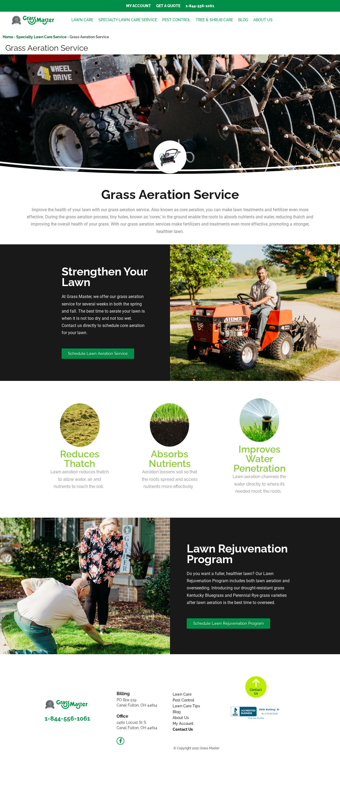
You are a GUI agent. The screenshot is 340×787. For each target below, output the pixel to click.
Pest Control (176, 20)
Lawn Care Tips (186, 706)
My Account (138, 6)
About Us (263, 20)
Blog (243, 20)
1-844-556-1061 (200, 6)
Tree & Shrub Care (214, 20)
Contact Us (183, 729)
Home (8, 37)
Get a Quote (168, 6)
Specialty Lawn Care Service (128, 20)
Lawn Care (82, 20)
